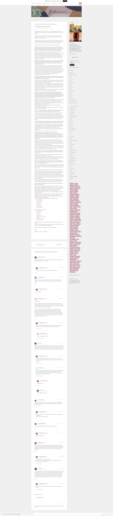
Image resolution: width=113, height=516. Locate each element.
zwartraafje (40, 442)
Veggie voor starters (40, 219)
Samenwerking (72, 168)
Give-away (71, 138)
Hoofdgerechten (72, 82)
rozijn (76, 253)
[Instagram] (74, 57)
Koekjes (71, 84)
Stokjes (71, 170)
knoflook (77, 222)
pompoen (77, 247)
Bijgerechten (71, 72)
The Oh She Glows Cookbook (41, 216)
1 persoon (42, 338)
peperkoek (79, 242)
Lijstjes (48, 3)
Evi (48, 31)
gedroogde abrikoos (73, 211)
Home (34, 3)
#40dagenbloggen (72, 108)
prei (75, 248)
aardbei (76, 183)
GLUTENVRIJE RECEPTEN (73, 100)
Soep (70, 96)
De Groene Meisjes (40, 200)
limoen (79, 231)
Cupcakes (71, 78)
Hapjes (70, 80)
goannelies (40, 399)
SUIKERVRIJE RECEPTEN (73, 102)
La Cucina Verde (39, 215)
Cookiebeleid (18, 514)
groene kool (72, 216)
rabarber (71, 250)
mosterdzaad (72, 236)
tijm (78, 262)
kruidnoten (72, 230)
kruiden (76, 228)
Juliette (71, 142)
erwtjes (75, 208)
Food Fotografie (72, 136)
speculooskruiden (73, 259)
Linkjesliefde (71, 148)
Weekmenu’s (71, 178)
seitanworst (72, 256)
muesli (77, 236)
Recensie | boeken (72, 156)
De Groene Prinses (40, 201)
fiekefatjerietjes (45, 28)
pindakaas (75, 245)
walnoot (75, 265)
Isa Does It (38, 214)
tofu (71, 264)
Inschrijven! (72, 64)
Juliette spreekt (72, 144)
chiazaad (77, 200)
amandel (71, 188)
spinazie (71, 262)
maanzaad (72, 233)
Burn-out (71, 126)
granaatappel (77, 214)
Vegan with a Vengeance (40, 218)
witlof (79, 265)
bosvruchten (72, 197)
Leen (39, 468)
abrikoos (71, 185)
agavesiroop (72, 186)
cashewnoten (75, 199)
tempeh (75, 262)
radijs (75, 250)
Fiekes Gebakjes (38, 3)
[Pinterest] (76, 57)
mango (76, 233)
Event (70, 134)
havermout (72, 217)
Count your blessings (72, 128)
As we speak (71, 122)
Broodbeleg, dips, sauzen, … (73, 74)
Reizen (71, 166)
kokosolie (71, 225)
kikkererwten (72, 222)
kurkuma (76, 230)
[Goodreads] (78, 57)
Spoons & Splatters (40, 207)
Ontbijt (70, 88)
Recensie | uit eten (72, 164)
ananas (75, 188)
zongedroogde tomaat (74, 270)
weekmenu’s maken (49, 196)
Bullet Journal (71, 124)
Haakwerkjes (54, 3)
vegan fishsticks (43, 106)
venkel (71, 265)
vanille (77, 264)
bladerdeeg (72, 194)
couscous (71, 205)
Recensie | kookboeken (73, 158)
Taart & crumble (72, 98)
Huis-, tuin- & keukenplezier (73, 140)
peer (75, 242)
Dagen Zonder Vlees (72, 130)
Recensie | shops (72, 162)
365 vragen (71, 118)
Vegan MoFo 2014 (72, 174)
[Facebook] (73, 57)
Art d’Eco (71, 120)
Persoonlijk (54, 24)
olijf (77, 239)
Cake (70, 76)
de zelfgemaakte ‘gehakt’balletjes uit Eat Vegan (48, 107)
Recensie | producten (72, 160)
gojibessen (72, 214)
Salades (71, 94)
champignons (72, 200)
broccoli (77, 197)
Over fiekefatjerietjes (47, 24)
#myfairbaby (71, 114)
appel (79, 188)
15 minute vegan (39, 210)
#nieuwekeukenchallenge (73, 116)
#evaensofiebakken (72, 110)
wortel (78, 267)
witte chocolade (73, 267)
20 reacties (52, 28)
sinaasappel (78, 256)
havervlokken (77, 217)
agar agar (76, 185)
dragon (71, 208)
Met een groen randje (39, 24)
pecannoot (72, 242)
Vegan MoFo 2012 (72, 172)
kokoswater (77, 225)
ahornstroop (77, 186)
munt (80, 236)
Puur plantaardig (40, 423)
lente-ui (75, 231)
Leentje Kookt (39, 205)
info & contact (60, 3)
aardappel (72, 183)
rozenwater (72, 253)
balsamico (76, 191)
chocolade (72, 202)
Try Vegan (59, 31)
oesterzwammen (73, 239)
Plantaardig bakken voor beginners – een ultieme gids (43, 155)
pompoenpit (72, 248)
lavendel (71, 231)
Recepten (44, 3)
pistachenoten (72, 247)
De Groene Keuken (39, 199)
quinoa (78, 248)
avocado (71, 191)
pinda (71, 245)
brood (71, 199)
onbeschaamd (40, 298)
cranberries (77, 205)
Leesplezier (71, 146)
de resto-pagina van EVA (46, 74)
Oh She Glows (39, 206)
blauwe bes (77, 194)
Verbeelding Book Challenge (73, 176)
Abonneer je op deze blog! (75, 60)
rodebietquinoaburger (38, 106)
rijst (78, 250)
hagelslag (77, 216)
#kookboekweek (37, 196)
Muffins (71, 86)
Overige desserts (72, 90)
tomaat (74, 264)
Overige (71, 92)
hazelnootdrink (77, 219)
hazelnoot (72, 219)
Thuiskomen (38, 217)
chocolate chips (77, 202)
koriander (72, 228)
